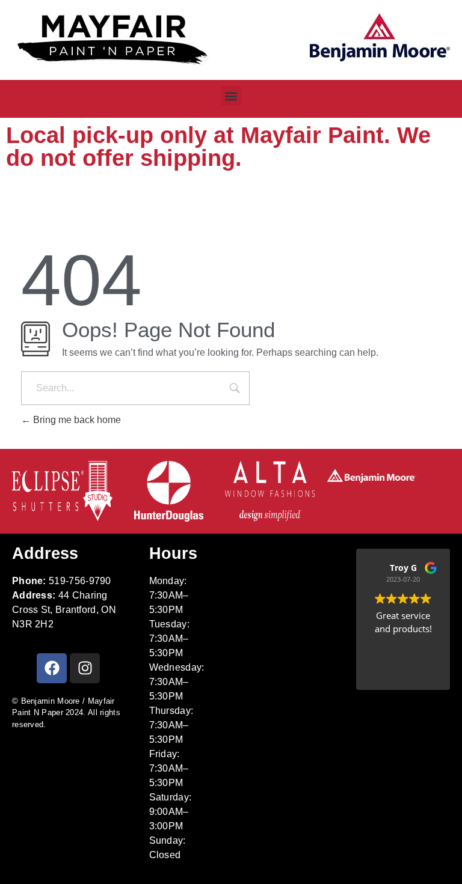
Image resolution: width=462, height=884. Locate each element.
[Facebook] (52, 668)
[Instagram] (85, 668)
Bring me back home (76, 420)
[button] (231, 96)
